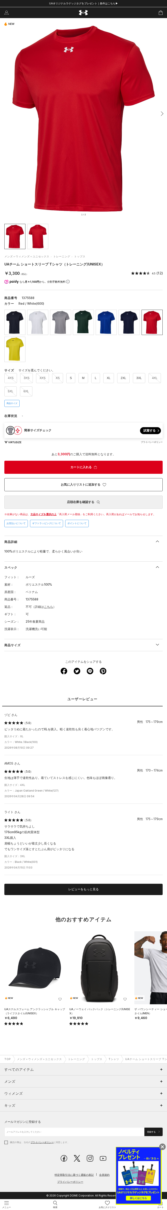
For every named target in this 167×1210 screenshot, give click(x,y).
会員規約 (104, 1174)
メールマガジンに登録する (22, 1121)
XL (108, 378)
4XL (154, 378)
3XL (139, 378)
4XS (10, 378)
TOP (7, 1059)
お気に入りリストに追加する (80, 484)
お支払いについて (16, 523)
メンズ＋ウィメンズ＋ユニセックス (26, 256)
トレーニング (61, 256)
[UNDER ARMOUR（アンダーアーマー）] (84, 13)
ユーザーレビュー (82, 699)
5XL (10, 391)
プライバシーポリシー (42, 1142)
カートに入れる (81, 467)
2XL (123, 378)
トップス (79, 256)
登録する (151, 1132)
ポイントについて (77, 523)
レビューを (83, 889)
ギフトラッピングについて (46, 523)
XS (58, 378)
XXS (42, 378)
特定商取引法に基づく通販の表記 (74, 1174)
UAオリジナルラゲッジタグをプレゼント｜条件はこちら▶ (83, 3)
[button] (161, 113)
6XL (26, 391)
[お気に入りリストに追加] (60, 999)
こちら (48, 606)
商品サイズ (12, 403)
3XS (26, 378)
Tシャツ (114, 1059)
